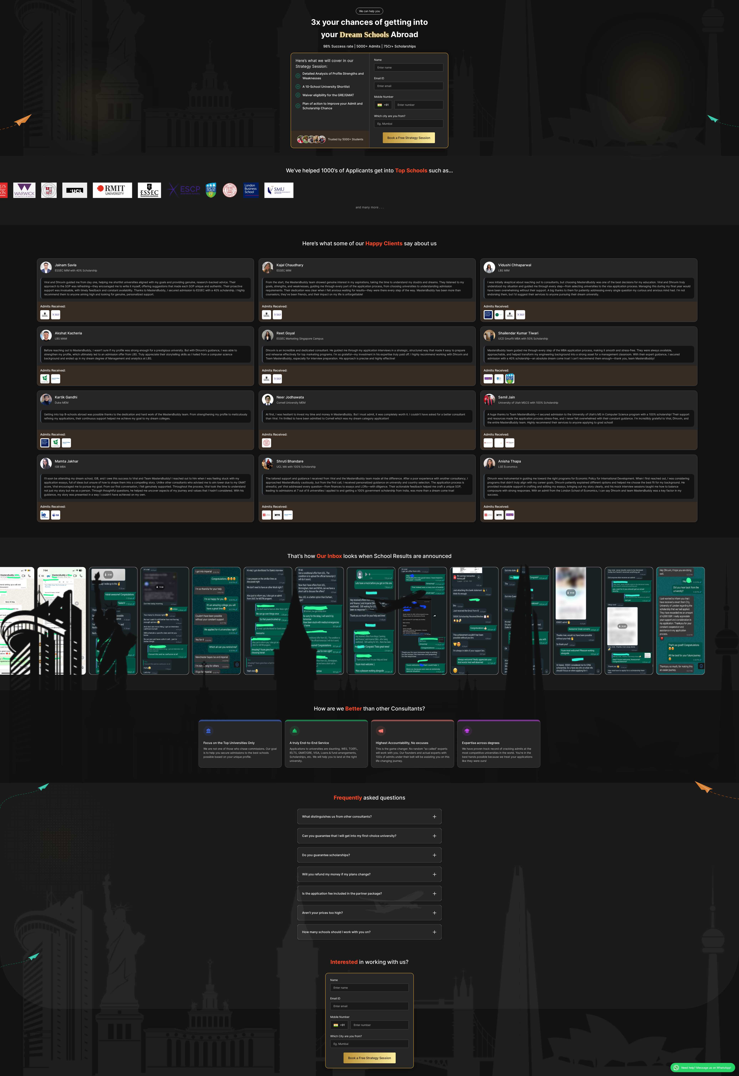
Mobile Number (383, 96)
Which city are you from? (389, 116)
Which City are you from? (346, 1036)
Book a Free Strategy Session (408, 138)
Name (378, 59)
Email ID (379, 78)
